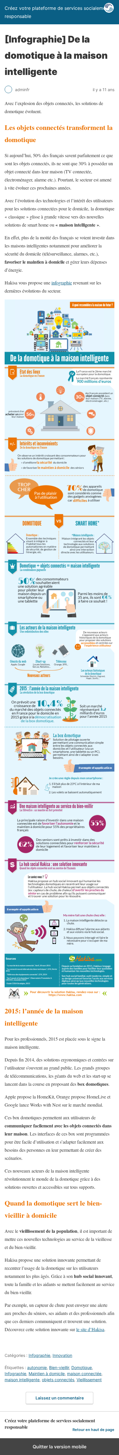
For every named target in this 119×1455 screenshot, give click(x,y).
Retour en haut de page (93, 1430)
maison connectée (84, 1373)
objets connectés (58, 1379)
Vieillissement (89, 1379)
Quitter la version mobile (59, 1447)
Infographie (39, 1355)
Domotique (81, 1367)
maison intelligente (22, 1379)
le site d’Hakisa (90, 1329)
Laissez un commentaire (60, 1397)
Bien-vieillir (59, 1367)
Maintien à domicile (47, 1373)
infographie (61, 283)
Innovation (62, 1355)
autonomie (37, 1367)
